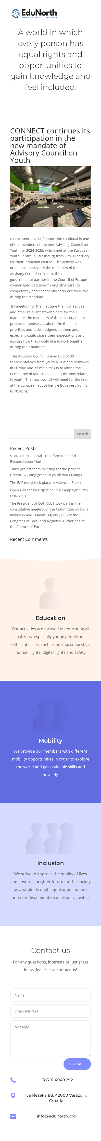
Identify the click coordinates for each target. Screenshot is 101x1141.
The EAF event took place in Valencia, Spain (45, 482)
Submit (77, 1064)
